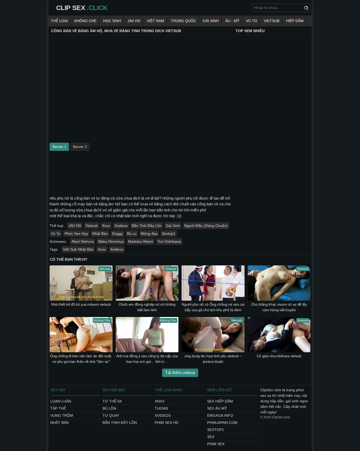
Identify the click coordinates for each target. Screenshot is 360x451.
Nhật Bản (100, 233)
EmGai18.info (220, 415)
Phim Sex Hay (76, 233)
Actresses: (58, 241)
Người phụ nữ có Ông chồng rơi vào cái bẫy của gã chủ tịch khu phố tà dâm (213, 307)
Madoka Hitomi (140, 241)
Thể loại (59, 21)
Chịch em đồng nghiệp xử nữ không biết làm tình (147, 307)
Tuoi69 (161, 408)
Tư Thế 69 (112, 401)
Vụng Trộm (61, 415)
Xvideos (121, 226)
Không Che (85, 21)
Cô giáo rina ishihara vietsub (279, 356)
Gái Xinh (211, 21)
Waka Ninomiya (111, 241)
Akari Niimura (82, 241)
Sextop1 (169, 233)
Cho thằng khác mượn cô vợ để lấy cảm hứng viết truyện (279, 307)
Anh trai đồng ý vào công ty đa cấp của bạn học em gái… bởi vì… (147, 359)
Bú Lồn (109, 408)
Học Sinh (112, 21)
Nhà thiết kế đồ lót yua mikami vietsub (81, 304)
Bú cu (132, 233)
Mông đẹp (149, 233)
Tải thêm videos (180, 372)
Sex (210, 437)
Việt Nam (155, 21)
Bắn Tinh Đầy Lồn (147, 226)
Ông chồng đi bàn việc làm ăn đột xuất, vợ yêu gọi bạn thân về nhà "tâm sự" (81, 359)
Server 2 (80, 147)
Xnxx (106, 226)
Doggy (117, 233)
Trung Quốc (183, 21)
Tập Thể (58, 408)
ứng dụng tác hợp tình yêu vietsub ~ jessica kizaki (213, 359)
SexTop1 (215, 430)
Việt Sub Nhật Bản (78, 249)
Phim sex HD (166, 422)
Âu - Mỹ (232, 21)
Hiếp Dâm (295, 21)
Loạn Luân (60, 401)
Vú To (251, 21)
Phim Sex (216, 444)
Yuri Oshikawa (169, 241)
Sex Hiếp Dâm (220, 401)
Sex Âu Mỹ (217, 408)
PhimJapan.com (222, 422)
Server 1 (59, 147)
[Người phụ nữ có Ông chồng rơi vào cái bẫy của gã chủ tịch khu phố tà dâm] (213, 283)
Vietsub (271, 21)
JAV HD (134, 21)
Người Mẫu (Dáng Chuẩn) (206, 226)
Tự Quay (111, 415)
